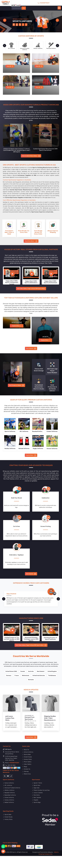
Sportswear (36, 779)
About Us (26, 749)
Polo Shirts (36, 795)
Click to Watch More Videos (29, 156)
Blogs (25, 766)
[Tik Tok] (11, 776)
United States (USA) (11, 671)
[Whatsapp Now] (3, 846)
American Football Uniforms (12, 788)
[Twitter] (4, 776)
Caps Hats (36, 788)
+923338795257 (14, 762)
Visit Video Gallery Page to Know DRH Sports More (31, 288)
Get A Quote (29, 348)
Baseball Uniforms (9, 792)
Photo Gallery (27, 761)
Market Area (27, 774)
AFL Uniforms (8, 785)
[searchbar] (24, 8)
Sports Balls (27, 754)
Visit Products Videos (15, 385)
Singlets (35, 800)
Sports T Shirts (37, 783)
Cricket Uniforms (9, 797)
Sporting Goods (8, 811)
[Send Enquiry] (3, 851)
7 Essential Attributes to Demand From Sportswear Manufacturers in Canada (30, 718)
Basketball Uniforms (10, 795)
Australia (31, 671)
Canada (22, 671)
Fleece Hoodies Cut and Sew (41, 790)
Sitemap (26, 771)
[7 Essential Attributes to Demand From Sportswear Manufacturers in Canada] (31, 703)
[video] (16, 372)
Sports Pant (36, 785)
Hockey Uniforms (9, 800)
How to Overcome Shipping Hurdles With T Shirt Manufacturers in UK (50, 718)
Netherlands (25, 675)
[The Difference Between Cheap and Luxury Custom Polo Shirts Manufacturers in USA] (11, 703)
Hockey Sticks (28, 759)
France (17, 675)
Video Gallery (27, 764)
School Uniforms (28, 752)
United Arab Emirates (39, 675)
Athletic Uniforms (9, 790)
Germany (8, 675)
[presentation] (3, 598)
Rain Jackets (37, 797)
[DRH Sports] (6, 3)
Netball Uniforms (9, 802)
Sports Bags (37, 802)
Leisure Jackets (38, 792)
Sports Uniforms (8, 779)
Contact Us (27, 769)
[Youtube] (8, 776)
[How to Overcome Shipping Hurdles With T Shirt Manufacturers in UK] (50, 703)
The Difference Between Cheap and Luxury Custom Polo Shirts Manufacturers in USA (11, 718)
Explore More (29, 455)
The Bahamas (52, 675)
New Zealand (40, 671)
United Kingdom (52, 671)
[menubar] (59, 7)
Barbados (31, 679)
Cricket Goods (28, 757)
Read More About (30, 241)
